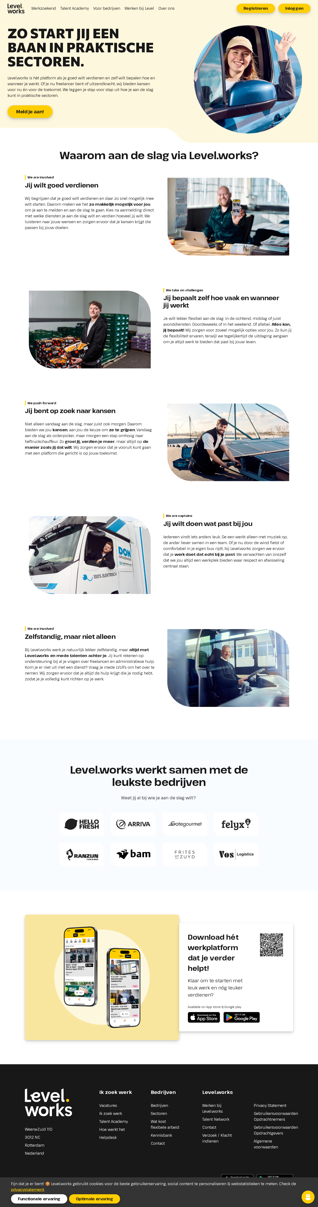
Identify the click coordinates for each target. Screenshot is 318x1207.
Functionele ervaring (39, 1198)
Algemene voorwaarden (266, 1143)
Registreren (256, 8)
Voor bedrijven (106, 8)
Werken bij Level (139, 8)
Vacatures (108, 1105)
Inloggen (294, 8)
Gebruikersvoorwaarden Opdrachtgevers (276, 1130)
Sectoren (159, 1113)
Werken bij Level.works (212, 1108)
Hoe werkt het (112, 1129)
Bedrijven (159, 1105)
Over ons (166, 8)
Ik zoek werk (110, 1113)
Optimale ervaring (94, 1198)
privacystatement (27, 1189)
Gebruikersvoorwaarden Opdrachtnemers (276, 1116)
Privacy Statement (270, 1105)
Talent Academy (74, 8)
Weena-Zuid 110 (38, 1129)
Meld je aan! (30, 112)
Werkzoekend (43, 8)
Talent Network (215, 1119)
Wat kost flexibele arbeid (165, 1124)
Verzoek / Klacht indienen (217, 1138)
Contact (158, 1143)
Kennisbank (161, 1135)
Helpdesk (108, 1137)
